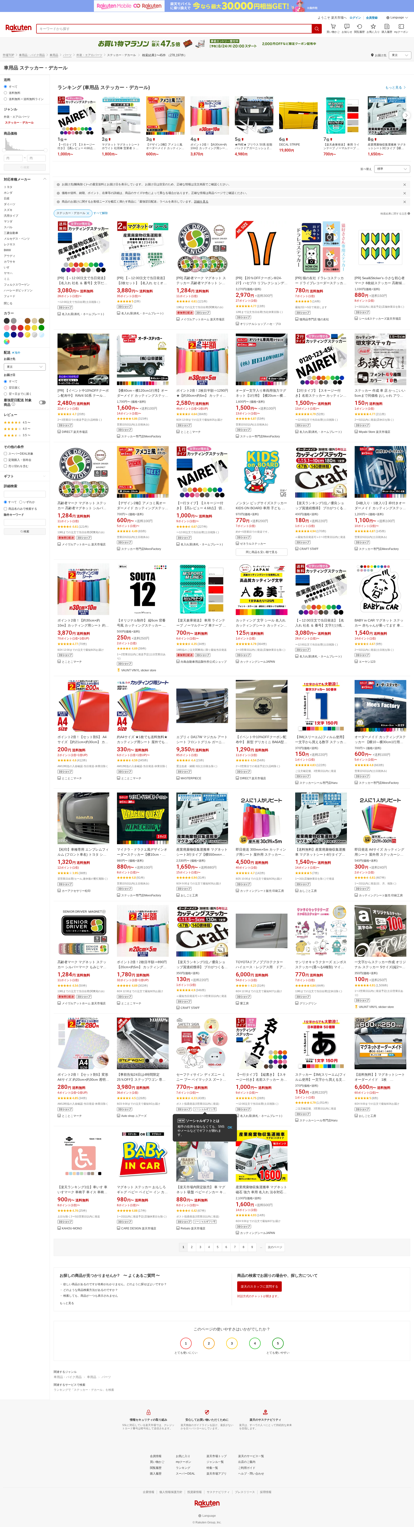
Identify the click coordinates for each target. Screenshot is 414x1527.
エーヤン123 (367, 661)
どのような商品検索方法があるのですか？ (90, 1290)
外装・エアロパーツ (89, 55)
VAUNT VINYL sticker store (138, 670)
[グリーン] (41, 328)
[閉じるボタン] (404, 184)
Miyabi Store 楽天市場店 (374, 432)
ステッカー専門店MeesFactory (141, 436)
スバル (8, 227)
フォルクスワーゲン (17, 284)
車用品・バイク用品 (32, 55)
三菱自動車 (11, 233)
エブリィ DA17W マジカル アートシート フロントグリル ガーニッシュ (202, 742)
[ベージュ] (34, 321)
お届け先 (9, 359)
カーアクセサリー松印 (76, 891)
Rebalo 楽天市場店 (193, 1228)
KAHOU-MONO (72, 1228)
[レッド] (20, 328)
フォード (9, 296)
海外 (17, 352)
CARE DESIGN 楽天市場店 (138, 1228)
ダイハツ (9, 204)
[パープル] (20, 335)
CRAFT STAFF (308, 549)
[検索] (317, 29)
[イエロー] (34, 328)
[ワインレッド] (14, 328)
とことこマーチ (191, 432)
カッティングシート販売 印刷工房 (262, 891)
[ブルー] (7, 335)
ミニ (7, 279)
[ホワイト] (20, 321)
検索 (26, 167)
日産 (7, 198)
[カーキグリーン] (41, 321)
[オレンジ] (27, 328)
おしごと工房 (189, 895)
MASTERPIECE (191, 778)
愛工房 (244, 1003)
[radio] (5, 86)
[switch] (42, 402)
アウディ (9, 256)
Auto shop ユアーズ (134, 1116)
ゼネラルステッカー (253, 543)
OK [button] (230, 1127)
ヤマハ (8, 273)
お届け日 (9, 375)
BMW (7, 250)
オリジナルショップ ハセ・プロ (260, 324)
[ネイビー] (14, 335)
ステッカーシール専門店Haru (318, 783)
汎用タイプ (11, 215)
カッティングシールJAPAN (257, 661)
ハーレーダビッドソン (18, 290)
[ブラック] (7, 321)
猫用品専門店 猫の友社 (314, 319)
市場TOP (8, 55)
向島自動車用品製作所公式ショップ (204, 661)
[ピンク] (7, 328)
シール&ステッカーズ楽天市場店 (380, 318)
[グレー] (14, 321)
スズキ (8, 210)
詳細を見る (201, 201)
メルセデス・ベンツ (17, 238)
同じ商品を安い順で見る (261, 552)
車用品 (54, 55)
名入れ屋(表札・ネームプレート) (83, 314)
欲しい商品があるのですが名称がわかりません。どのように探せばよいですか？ (115, 1284)
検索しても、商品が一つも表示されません (90, 1295)
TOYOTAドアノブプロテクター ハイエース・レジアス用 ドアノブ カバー (261, 967)
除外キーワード (14, 514)
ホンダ (8, 192)
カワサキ (9, 261)
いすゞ (8, 267)
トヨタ (8, 187)
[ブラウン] (27, 321)
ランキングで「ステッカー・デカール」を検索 (84, 1389)
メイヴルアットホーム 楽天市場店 (202, 319)
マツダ (8, 221)
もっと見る (67, 1303)
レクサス (9, 244)
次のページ (275, 1247)
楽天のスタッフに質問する (259, 1286)
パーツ (67, 55)
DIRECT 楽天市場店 (75, 432)
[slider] (4, 150)
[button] (397, 18)
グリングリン (308, 1003)
